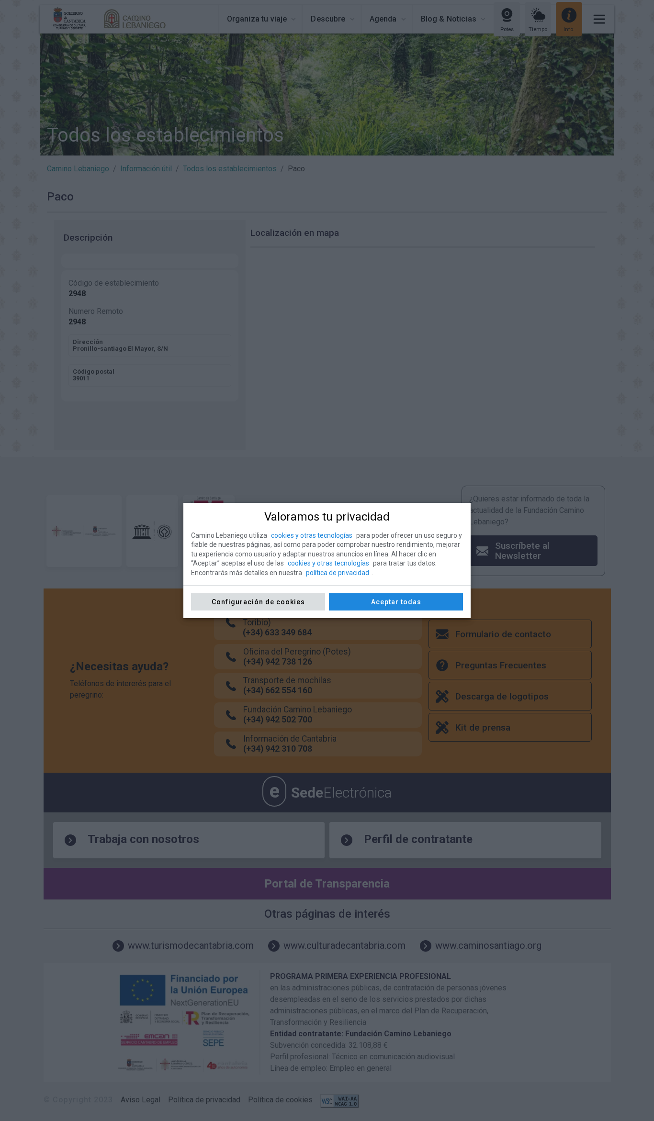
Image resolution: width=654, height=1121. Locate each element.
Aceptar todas (396, 602)
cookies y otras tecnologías (311, 535)
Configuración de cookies (258, 602)
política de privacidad (337, 573)
